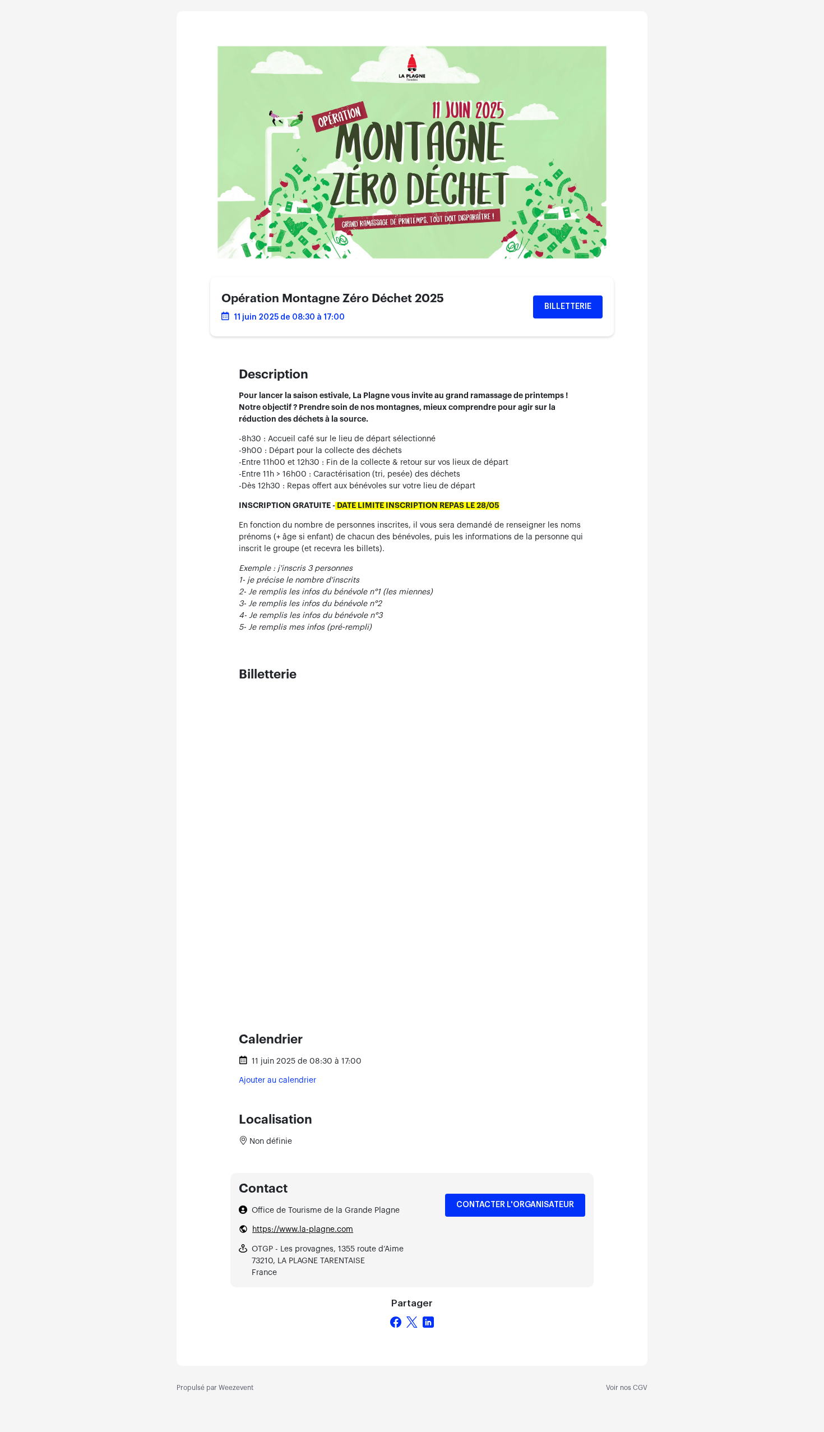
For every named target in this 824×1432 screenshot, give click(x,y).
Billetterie (567, 307)
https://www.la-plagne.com (302, 1230)
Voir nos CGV (626, 1387)
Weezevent (236, 1387)
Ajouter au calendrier (277, 1080)
